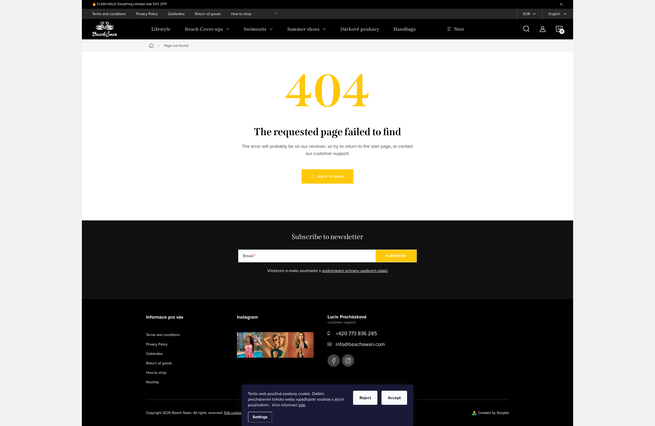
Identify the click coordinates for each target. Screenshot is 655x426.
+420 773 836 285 (356, 333)
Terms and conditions (109, 13)
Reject (365, 398)
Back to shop (331, 176)
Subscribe (396, 255)
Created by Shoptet (493, 412)
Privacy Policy (147, 13)
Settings (260, 417)
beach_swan (348, 360)
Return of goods (208, 13)
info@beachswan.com (360, 344)
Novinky (152, 382)
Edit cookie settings (239, 412)
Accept (394, 398)
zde (302, 405)
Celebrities (176, 13)
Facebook (334, 360)
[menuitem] (161, 29)
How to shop (241, 13)
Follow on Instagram (279, 365)
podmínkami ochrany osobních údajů (355, 270)
